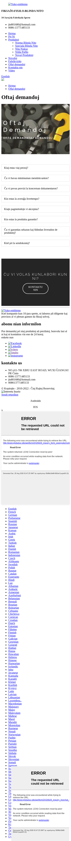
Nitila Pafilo (21, 52)
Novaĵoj (12, 58)
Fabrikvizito (14, 61)
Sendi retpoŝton (9, 394)
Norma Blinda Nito (25, 42)
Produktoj (13, 39)
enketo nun (7, 337)
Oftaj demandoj (16, 64)
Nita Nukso (21, 48)
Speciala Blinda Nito (26, 45)
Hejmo (12, 33)
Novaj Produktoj (24, 55)
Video (11, 70)
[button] (35, 288)
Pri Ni (11, 36)
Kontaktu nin (15, 67)
